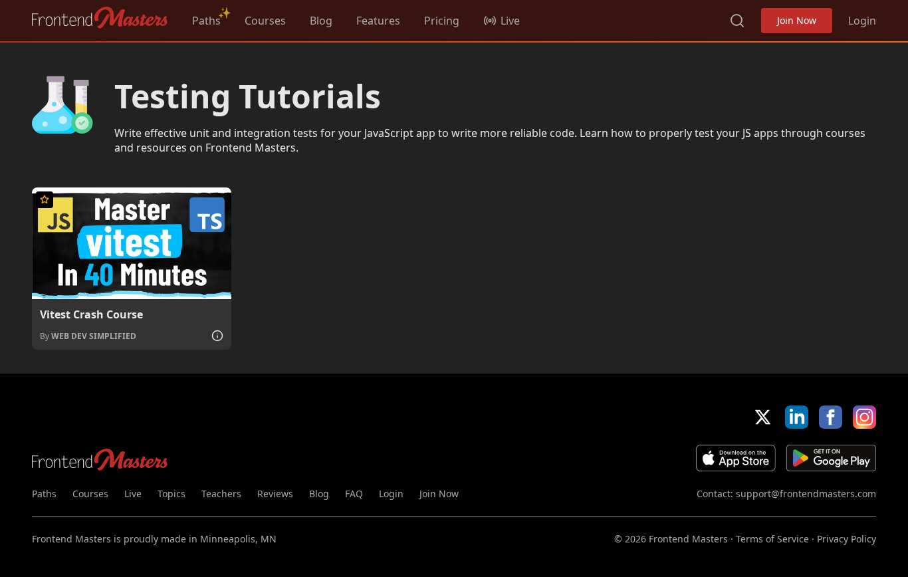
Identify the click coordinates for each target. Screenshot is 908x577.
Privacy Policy (846, 538)
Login (862, 20)
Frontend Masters (100, 18)
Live (133, 493)
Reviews (275, 493)
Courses (265, 20)
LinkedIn (796, 417)
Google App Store (831, 458)
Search (737, 21)
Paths (206, 20)
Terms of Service (772, 538)
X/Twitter (762, 417)
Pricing (441, 20)
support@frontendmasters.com (806, 493)
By (88, 336)
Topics (171, 493)
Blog (321, 20)
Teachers (221, 493)
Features (378, 20)
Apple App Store (736, 458)
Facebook (830, 417)
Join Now (796, 20)
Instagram (864, 417)
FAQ (354, 493)
